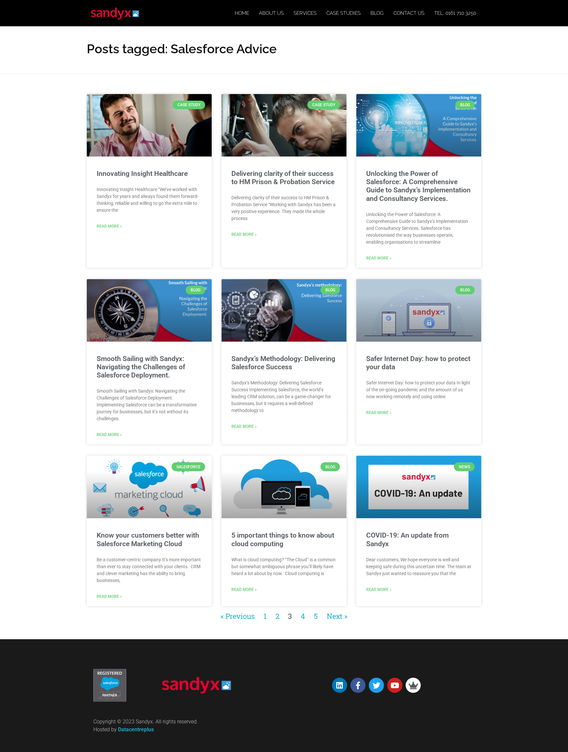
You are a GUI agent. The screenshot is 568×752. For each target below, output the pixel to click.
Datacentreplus (136, 729)
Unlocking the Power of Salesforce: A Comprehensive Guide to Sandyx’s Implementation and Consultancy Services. (418, 186)
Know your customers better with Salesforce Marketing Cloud (148, 539)
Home (242, 13)
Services (305, 13)
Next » (337, 616)
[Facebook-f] (358, 685)
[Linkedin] (339, 685)
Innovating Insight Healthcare (142, 174)
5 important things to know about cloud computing (282, 539)
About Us (271, 13)
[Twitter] (376, 685)
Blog (377, 13)
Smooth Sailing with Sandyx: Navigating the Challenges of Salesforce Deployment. (141, 367)
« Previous (238, 616)
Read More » (109, 226)
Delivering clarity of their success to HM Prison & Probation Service (283, 178)
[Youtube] (394, 685)
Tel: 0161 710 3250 (455, 13)
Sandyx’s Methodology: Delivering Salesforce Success (283, 363)
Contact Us (408, 13)
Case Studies (343, 13)
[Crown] (413, 685)
